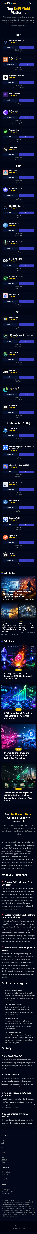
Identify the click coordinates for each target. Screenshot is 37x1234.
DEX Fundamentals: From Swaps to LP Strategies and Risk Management (26, 627)
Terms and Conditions (18, 1228)
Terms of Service (7, 1191)
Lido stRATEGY (14, 294)
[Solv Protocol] (5, 97)
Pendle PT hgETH (15, 241)
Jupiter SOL (13, 353)
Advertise (4, 1174)
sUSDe (11, 553)
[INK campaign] (5, 114)
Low (2, 1157)
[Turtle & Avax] (5, 133)
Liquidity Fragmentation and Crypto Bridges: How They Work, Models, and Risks (9, 628)
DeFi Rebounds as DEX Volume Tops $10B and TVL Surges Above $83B (18, 716)
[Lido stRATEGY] (5, 298)
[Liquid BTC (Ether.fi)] (5, 44)
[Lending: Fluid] (5, 521)
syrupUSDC (13, 536)
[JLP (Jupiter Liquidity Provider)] (5, 338)
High (3, 1162)
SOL (2, 1145)
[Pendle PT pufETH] (5, 192)
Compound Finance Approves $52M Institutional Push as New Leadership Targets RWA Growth (17, 796)
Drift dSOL (13, 406)
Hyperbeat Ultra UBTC (17, 76)
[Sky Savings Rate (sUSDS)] (5, 469)
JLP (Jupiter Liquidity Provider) (21, 335)
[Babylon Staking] (5, 61)
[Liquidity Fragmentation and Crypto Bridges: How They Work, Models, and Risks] (9, 611)
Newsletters (5, 1172)
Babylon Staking (15, 58)
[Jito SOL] (5, 374)
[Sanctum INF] (5, 321)
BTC (2, 1140)
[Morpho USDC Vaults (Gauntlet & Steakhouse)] (5, 450)
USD (3, 1147)
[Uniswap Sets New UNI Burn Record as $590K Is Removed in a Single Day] (18, 657)
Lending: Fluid (14, 518)
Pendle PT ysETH (15, 259)
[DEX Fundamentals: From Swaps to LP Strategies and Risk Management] (27, 611)
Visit (26, 47)
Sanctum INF (14, 317)
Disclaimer (5, 1193)
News (18, 669)
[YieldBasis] (5, 151)
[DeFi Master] (9, 2)
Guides (3, 621)
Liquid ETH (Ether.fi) (16, 206)
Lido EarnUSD (14, 500)
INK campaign (14, 111)
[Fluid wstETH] (5, 227)
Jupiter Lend (14, 388)
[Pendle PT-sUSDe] (5, 486)
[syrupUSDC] (5, 539)
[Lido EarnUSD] (5, 504)
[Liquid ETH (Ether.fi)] (5, 209)
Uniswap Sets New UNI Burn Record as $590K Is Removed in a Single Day (17, 676)
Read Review (10, 47)
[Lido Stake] (5, 174)
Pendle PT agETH (15, 277)
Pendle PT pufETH (16, 188)
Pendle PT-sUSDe (16, 483)
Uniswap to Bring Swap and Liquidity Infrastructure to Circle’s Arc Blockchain (16, 755)
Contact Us (5, 1179)
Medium (4, 1160)
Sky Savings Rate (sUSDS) (19, 465)
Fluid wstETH (14, 224)
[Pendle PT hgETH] (5, 245)
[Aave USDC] (5, 432)
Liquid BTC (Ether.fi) (16, 40)
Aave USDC (13, 429)
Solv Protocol (14, 93)
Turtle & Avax (14, 130)
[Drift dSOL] (5, 409)
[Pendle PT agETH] (5, 280)
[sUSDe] (5, 557)
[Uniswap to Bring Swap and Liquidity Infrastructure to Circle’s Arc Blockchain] (18, 736)
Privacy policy (6, 1189)
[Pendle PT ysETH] (5, 262)
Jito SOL (12, 370)
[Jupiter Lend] (5, 391)
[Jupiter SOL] (5, 356)
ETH (2, 1143)
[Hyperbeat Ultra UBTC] (5, 79)
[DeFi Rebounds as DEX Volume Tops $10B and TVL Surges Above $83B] (18, 696)
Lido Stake (13, 171)
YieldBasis (13, 148)
